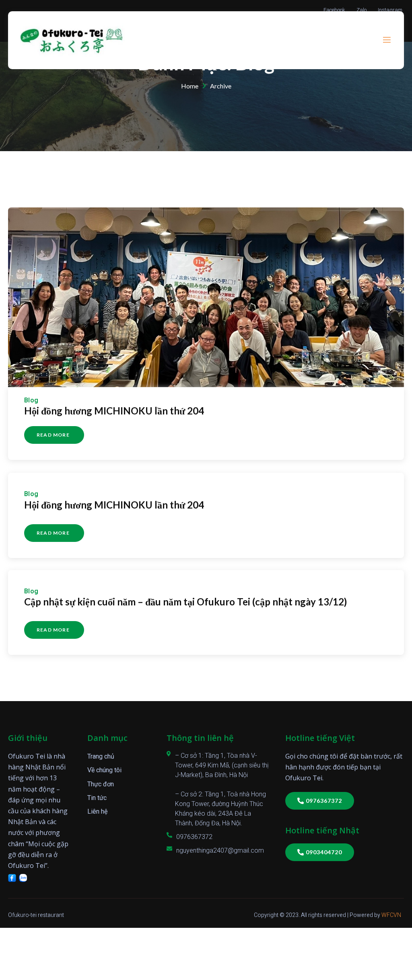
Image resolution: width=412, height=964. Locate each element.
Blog (31, 400)
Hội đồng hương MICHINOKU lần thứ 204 (114, 410)
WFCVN (391, 915)
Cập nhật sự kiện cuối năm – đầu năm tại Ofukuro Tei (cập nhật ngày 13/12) (185, 601)
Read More (53, 435)
